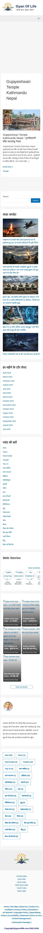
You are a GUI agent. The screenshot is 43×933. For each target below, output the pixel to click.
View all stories (34, 568)
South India (21, 888)
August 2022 (8, 425)
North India (21, 882)
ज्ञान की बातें (6, 496)
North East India (21, 885)
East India (22, 879)
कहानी (5, 484)
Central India (21, 876)
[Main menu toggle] (38, 18)
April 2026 (7, 373)
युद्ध (4, 508)
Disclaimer (32, 910)
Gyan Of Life (26, 6)
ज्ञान (4, 492)
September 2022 (9, 421)
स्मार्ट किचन (6, 536)
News (5, 452)
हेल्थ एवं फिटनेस (8, 544)
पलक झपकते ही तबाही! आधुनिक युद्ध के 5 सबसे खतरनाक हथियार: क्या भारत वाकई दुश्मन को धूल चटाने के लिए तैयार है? (20, 270)
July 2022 (6, 429)
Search (5, 196)
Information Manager (21, 922)
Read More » (8, 167)
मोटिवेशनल (6, 504)
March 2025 (7, 397)
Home (6, 907)
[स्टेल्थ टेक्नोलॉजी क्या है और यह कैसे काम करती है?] (20, 342)
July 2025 (6, 389)
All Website (7, 913)
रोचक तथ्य (6, 512)
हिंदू (4, 540)
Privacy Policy (20, 910)
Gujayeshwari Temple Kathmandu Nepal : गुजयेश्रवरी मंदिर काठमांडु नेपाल (19, 138)
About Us (23, 907)
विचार (4, 524)
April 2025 (7, 393)
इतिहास (5, 476)
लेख (4, 520)
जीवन (4, 488)
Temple (6, 171)
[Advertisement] (21, 43)
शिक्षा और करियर (8, 528)
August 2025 (8, 385)
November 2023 (9, 405)
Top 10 (5, 464)
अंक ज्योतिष (6, 468)
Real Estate (7, 456)
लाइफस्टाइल (7, 516)
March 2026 (7, 377)
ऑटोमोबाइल (6, 480)
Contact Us (33, 907)
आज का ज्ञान (7, 472)
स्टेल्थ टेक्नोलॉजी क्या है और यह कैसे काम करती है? (21, 354)
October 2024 (8, 401)
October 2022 (8, 417)
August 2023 (8, 413)
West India (21, 891)
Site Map (14, 907)
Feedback (9, 910)
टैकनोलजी (6, 500)
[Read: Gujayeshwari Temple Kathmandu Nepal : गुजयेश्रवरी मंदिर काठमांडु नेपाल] (21, 120)
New (4, 448)
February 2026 (8, 381)
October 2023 (8, 409)
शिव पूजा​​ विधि (7, 532)
